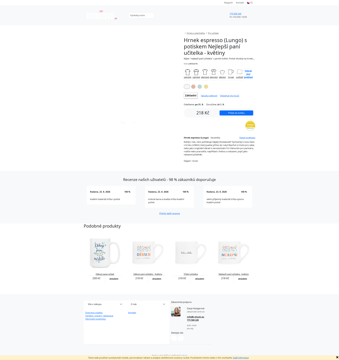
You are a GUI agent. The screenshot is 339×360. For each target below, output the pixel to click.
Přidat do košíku (236, 112)
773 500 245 (235, 13)
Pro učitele (213, 33)
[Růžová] (193, 86)
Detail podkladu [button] (247, 137)
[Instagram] (174, 338)
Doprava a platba (93, 312)
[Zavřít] (337, 357)
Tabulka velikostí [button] (209, 95)
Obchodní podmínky (95, 319)
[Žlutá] (206, 86)
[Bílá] (187, 86)
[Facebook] (181, 338)
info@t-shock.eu (195, 316)
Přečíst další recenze (169, 213)
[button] (250, 2)
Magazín (228, 2)
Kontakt (240, 2)
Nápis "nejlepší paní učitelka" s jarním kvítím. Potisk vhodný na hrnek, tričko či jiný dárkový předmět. (219, 58)
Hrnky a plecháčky (196, 33)
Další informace (241, 357)
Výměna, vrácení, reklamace (99, 315)
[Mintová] (200, 86)
